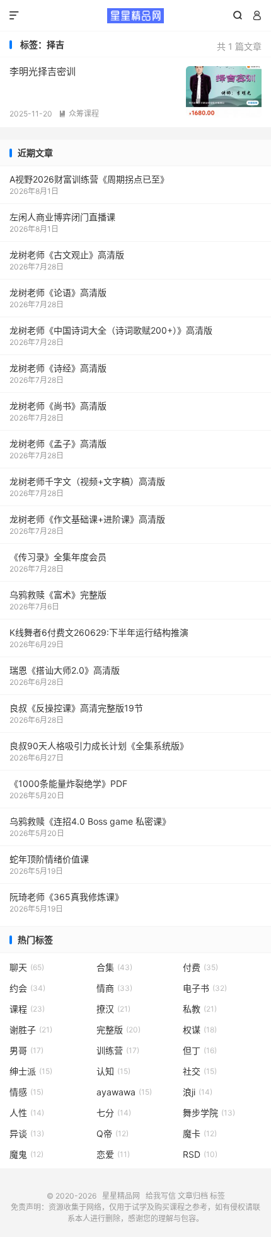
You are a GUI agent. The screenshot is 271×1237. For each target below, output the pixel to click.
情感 (26, 1092)
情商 (114, 988)
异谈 (26, 1133)
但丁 (200, 1050)
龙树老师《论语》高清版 (58, 292)
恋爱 (113, 1154)
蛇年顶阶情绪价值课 (49, 859)
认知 (113, 1071)
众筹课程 (79, 113)
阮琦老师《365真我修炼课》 (66, 896)
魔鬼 (26, 1154)
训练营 (117, 1050)
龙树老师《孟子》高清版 (58, 443)
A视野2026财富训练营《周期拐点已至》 (89, 179)
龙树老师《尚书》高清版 (58, 405)
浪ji (197, 1092)
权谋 (200, 1029)
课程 (27, 1008)
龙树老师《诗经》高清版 (58, 368)
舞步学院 (209, 1112)
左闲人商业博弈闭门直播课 (62, 217)
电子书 (205, 988)
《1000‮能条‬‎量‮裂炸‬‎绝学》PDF (68, 783)
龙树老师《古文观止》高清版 (66, 254)
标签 (217, 1195)
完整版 (118, 1029)
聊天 (26, 967)
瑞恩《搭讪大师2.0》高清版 (64, 670)
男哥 (26, 1050)
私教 (200, 1008)
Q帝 (112, 1133)
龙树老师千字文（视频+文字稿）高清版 (87, 481)
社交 (200, 1071)
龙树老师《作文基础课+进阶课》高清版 (87, 519)
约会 (27, 988)
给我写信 (161, 1195)
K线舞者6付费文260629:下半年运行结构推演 (98, 632)
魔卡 (200, 1133)
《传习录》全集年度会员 (58, 556)
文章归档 (193, 1195)
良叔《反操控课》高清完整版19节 (76, 708)
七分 (113, 1112)
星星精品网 (135, 15)
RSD (200, 1154)
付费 (200, 967)
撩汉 (113, 1008)
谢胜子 (30, 1029)
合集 (114, 967)
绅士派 (30, 1071)
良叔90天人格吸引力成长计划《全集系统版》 (98, 745)
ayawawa (124, 1092)
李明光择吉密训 (42, 71)
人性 (26, 1112)
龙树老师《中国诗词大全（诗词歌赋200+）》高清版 (110, 330)
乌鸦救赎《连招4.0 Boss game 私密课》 (90, 821)
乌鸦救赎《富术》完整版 (58, 594)
